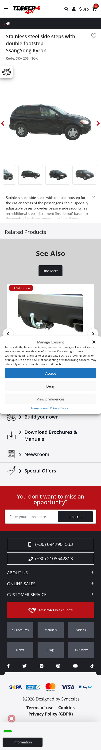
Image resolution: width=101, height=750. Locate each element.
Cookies (66, 707)
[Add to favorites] (93, 35)
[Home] (8, 23)
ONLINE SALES (21, 583)
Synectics (70, 699)
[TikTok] (92, 666)
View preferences (50, 398)
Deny (50, 386)
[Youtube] (75, 666)
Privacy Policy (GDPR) (50, 714)
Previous (3, 123)
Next (98, 123)
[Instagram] (58, 666)
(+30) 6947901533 (54, 544)
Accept (50, 373)
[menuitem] (66, 9)
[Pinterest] (41, 666)
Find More (50, 271)
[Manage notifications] (11, 718)
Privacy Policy (59, 408)
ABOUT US (17, 572)
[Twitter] (25, 666)
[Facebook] (8, 666)
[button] (94, 342)
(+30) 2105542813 (54, 558)
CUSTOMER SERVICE (27, 594)
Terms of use (39, 408)
